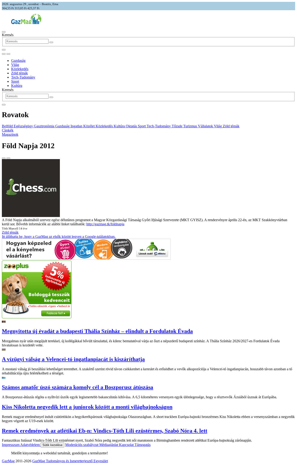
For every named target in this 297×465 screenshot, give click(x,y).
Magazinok (10, 134)
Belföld (8, 126)
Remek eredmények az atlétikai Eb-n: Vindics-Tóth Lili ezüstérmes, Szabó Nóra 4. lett (104, 431)
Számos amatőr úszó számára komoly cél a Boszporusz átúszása (77, 387)
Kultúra (16, 86)
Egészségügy (24, 126)
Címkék (7, 130)
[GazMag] (26, 23)
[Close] (4, 104)
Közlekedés (19, 69)
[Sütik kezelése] (8, 54)
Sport (15, 81)
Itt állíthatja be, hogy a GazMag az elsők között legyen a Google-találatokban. (59, 237)
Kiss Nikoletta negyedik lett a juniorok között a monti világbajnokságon (87, 407)
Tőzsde (177, 126)
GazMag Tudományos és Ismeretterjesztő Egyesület (70, 461)
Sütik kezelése (52, 445)
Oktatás (132, 126)
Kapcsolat (127, 445)
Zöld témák (19, 73)
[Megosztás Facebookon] (8, 158)
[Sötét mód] (4, 54)
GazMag (8, 461)
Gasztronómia (44, 126)
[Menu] (4, 32)
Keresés (7, 35)
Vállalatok (206, 126)
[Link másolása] (4, 158)
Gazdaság (18, 61)
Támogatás (143, 445)
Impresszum (11, 445)
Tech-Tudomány (23, 77)
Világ (15, 65)
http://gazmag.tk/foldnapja (105, 224)
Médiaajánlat (109, 445)
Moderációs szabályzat (82, 445)
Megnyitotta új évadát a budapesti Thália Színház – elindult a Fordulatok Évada (97, 331)
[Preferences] (4, 49)
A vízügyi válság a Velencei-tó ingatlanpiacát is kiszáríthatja (73, 359)
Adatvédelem (30, 445)
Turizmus (190, 126)
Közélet (89, 126)
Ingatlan (77, 126)
